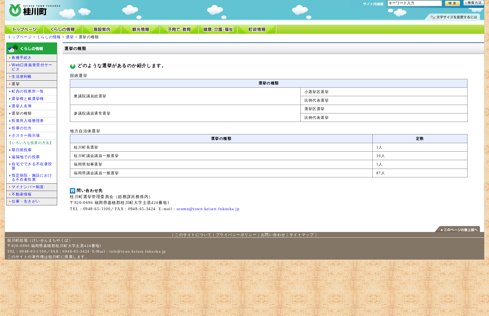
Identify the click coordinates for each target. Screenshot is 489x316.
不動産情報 (22, 194)
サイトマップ (301, 235)
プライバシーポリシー (236, 235)
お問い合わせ (273, 235)
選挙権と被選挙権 (28, 98)
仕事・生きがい (26, 201)
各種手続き (22, 57)
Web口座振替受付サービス (32, 67)
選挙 (70, 37)
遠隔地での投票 (26, 157)
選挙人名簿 (22, 106)
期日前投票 (22, 150)
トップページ (20, 37)
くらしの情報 (49, 37)
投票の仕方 (22, 128)
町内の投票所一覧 (28, 91)
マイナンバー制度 (28, 187)
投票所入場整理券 (28, 121)
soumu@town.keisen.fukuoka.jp (208, 209)
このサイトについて (193, 235)
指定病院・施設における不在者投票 (32, 177)
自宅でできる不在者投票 (32, 166)
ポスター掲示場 (26, 135)
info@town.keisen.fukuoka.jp (138, 251)
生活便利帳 (22, 76)
